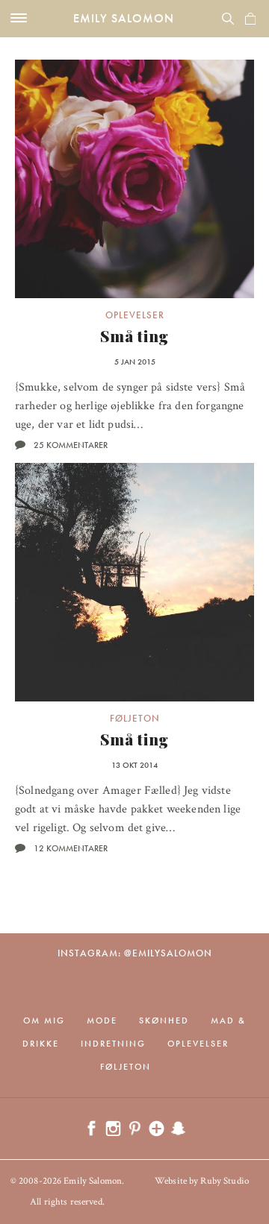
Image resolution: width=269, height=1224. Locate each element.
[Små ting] (134, 179)
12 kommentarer (71, 848)
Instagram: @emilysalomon (135, 953)
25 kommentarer (71, 445)
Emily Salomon (123, 18)
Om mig (44, 1020)
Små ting (134, 336)
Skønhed (164, 1020)
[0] (250, 18)
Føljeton (135, 718)
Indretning (113, 1044)
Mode (102, 1020)
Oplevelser (134, 315)
